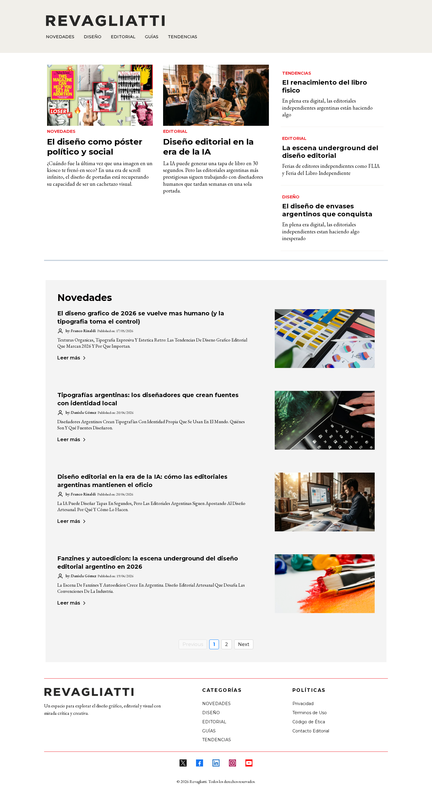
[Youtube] (249, 763)
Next (244, 644)
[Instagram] (232, 763)
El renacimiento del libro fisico (324, 86)
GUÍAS (209, 731)
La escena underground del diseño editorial (330, 152)
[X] (183, 763)
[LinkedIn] (216, 763)
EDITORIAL (214, 721)
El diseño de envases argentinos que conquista (327, 210)
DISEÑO (211, 712)
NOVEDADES (216, 703)
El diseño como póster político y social (94, 147)
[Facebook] (199, 763)
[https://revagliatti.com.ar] (215, 20)
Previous (192, 644)
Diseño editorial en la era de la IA (208, 147)
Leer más (68, 358)
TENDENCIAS (216, 739)
